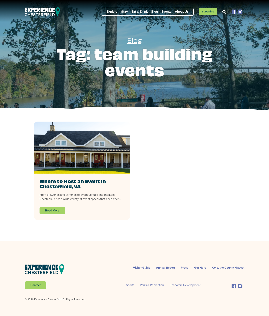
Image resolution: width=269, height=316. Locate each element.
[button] (233, 11)
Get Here (200, 267)
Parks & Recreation (152, 285)
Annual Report (165, 267)
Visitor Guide (141, 267)
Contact (35, 285)
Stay (124, 11)
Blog (154, 11)
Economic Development (185, 285)
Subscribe (208, 12)
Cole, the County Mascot (228, 267)
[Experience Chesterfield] (44, 11)
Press (184, 267)
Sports (130, 285)
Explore (112, 11)
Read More (52, 210)
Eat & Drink (139, 11)
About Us (181, 11)
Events (166, 11)
